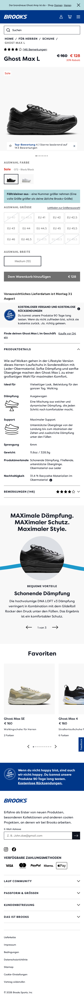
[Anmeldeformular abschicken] (76, 835)
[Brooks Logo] (42, 801)
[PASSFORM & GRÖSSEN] (42, 893)
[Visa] (9, 865)
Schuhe (48, 38)
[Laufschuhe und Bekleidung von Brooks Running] (15, 17)
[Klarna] (48, 865)
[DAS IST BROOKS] (42, 917)
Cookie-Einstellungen (15, 974)
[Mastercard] (22, 865)
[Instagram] (6, 849)
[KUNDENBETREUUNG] (42, 905)
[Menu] (78, 17)
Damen (58, 5)
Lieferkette (10, 937)
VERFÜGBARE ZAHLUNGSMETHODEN (32, 858)
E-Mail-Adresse (12, 829)
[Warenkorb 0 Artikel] (70, 17)
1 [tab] (33, 746)
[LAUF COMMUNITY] (42, 881)
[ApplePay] (61, 865)
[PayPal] (35, 865)
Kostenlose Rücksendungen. (40, 783)
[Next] (55, 627)
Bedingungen (11, 952)
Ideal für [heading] (10, 384)
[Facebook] (14, 849)
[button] (42, 109)
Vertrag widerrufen (14, 982)
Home (9, 38)
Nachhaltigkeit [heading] (14, 475)
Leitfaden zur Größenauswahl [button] (63, 207)
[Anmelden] (61, 17)
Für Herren (28, 38)
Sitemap (8, 967)
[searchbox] (45, 30)
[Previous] (29, 627)
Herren (67, 5)
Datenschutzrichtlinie (16, 959)
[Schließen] (78, 5)
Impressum (10, 944)
